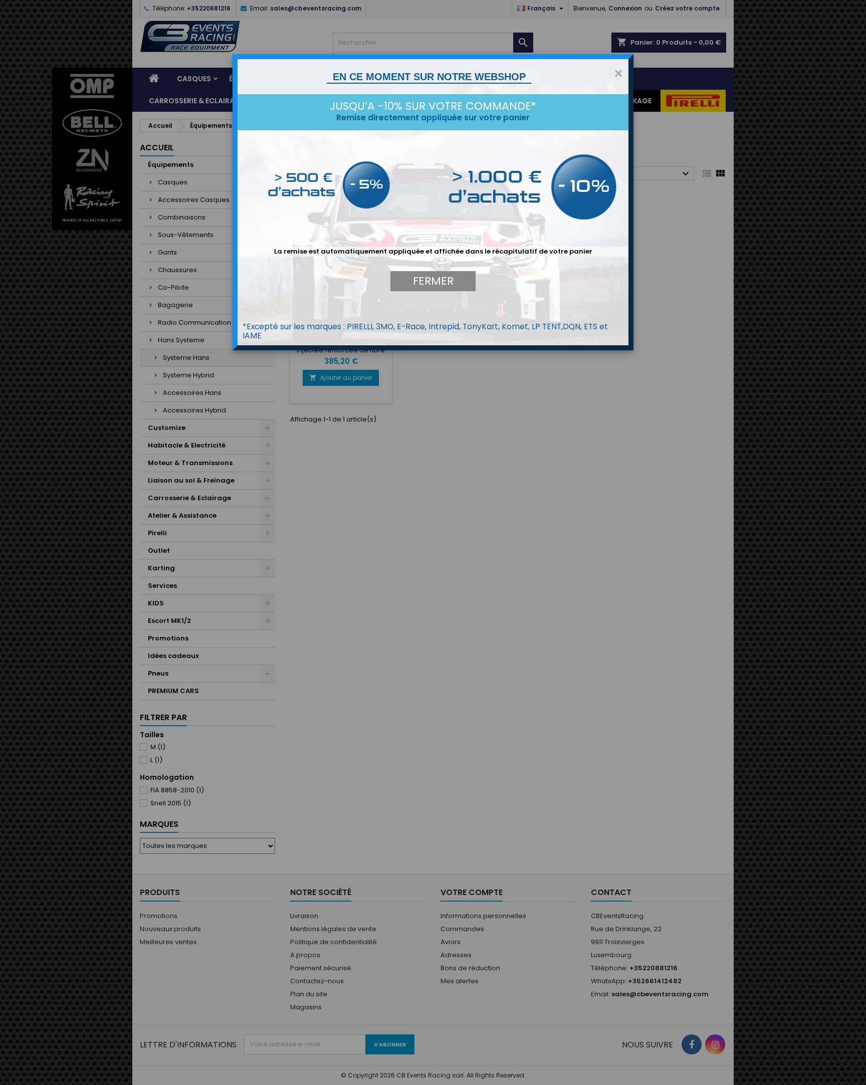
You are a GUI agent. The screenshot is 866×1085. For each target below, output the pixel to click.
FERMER (433, 281)
